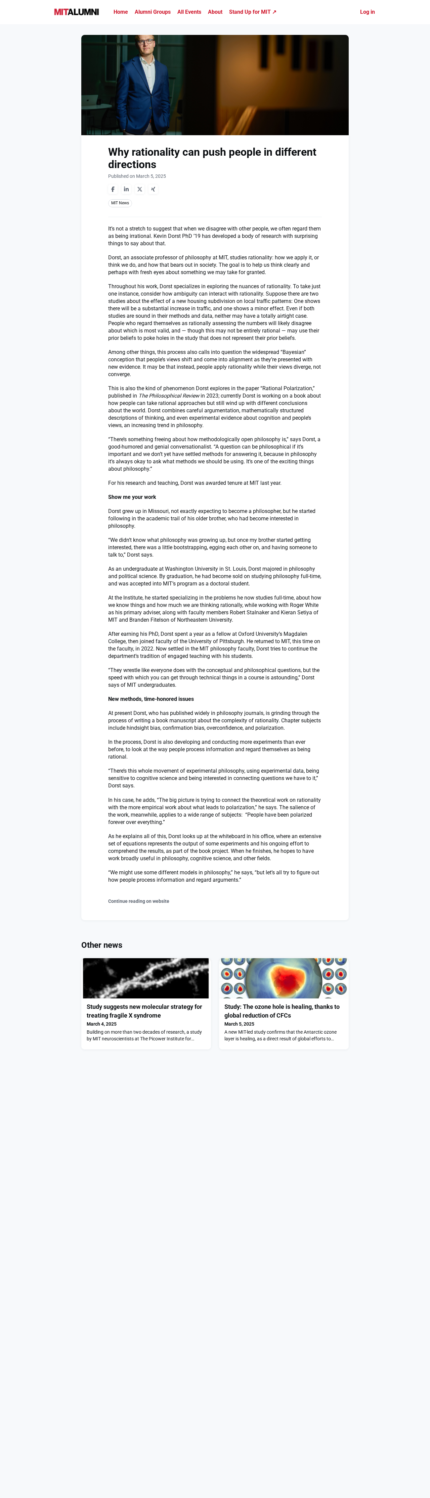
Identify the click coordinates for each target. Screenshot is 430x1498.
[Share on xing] (153, 189)
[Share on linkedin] (126, 189)
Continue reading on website (138, 901)
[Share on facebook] (113, 189)
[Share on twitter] (139, 189)
